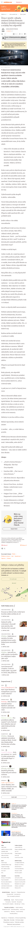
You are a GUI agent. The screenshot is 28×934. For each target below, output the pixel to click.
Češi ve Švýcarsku (5, 883)
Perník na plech (18, 872)
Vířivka (22, 903)
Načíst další (14, 797)
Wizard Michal (4, 766)
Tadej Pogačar (18, 853)
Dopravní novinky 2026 (20, 881)
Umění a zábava (6, 752)
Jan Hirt (16, 851)
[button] (14, 57)
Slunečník (14, 901)
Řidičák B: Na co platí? (20, 883)
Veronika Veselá (5, 699)
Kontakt (12, 920)
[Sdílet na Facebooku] (2, 548)
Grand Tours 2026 (19, 857)
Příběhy (4, 636)
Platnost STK (18, 887)
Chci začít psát (13, 579)
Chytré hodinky (19, 911)
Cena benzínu (17, 894)
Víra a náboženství (7, 688)
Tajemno (3, 558)
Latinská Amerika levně (6, 885)
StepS (2, 685)
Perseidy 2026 (10, 894)
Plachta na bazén (19, 899)
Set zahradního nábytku (8, 903)
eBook (16, 34)
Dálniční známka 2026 (20, 879)
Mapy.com (13, 892)
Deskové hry (7, 911)
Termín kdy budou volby (6, 853)
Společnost (17, 556)
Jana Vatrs (3, 715)
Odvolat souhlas (19, 922)
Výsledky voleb (4, 851)
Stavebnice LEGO (6, 909)
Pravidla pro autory (8, 922)
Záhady (9, 558)
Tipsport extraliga (5, 866)
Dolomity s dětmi (5, 887)
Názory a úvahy (6, 718)
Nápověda (6, 920)
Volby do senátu (4, 855)
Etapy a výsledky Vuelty (20, 849)
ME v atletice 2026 (5, 868)
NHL (2, 872)
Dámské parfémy (15, 909)
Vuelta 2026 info (18, 847)
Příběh (13, 554)
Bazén (12, 899)
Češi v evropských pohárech (13, 896)
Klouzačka (19, 901)
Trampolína (8, 901)
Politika (4, 702)
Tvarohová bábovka (19, 868)
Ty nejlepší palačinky (19, 862)
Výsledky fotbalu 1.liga (6, 864)
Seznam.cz (19, 2)
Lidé (12, 556)
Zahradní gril (17, 903)
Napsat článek (14, 528)
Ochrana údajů (19, 920)
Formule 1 (3, 870)
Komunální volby (5, 857)
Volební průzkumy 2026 (6, 849)
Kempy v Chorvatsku (6, 877)
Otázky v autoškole (19, 885)
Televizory (13, 911)
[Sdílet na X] (4, 548)
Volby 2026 (3, 847)
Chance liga (4, 862)
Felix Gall (17, 855)
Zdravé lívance (18, 866)
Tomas (2, 750)
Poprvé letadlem (5, 879)
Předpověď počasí (21, 892)
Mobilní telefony (19, 907)
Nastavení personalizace (13, 924)
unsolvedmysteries (12, 29)
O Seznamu (11, 918)
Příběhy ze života (5, 556)
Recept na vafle (18, 870)
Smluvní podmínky (20, 918)
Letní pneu (22, 909)
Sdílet (22, 34)
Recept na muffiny (19, 864)
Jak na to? (14, 583)
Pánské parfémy (13, 913)
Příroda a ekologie (7, 768)
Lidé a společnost (7, 783)
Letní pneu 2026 (18, 877)
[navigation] (2, 2)
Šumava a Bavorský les (6, 881)
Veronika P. (4, 780)
